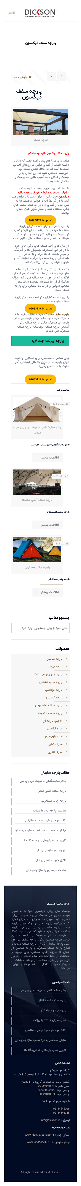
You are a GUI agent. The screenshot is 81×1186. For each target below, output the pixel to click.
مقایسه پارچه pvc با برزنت (49, 811)
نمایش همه (21, 77)
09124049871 (46, 1086)
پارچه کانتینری (53, 697)
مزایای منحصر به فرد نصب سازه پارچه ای (40, 830)
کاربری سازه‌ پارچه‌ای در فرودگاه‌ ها (45, 840)
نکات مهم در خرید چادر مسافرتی (45, 821)
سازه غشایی (55, 744)
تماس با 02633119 (40, 220)
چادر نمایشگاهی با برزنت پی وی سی (51, 444)
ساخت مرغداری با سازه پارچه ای (46, 870)
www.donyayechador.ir (39, 1135)
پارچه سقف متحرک (50, 713)
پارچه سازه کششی (50, 682)
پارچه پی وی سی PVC (47, 674)
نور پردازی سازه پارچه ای (51, 850)
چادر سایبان (62, 1142)
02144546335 (61, 1113)
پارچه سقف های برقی (48, 705)
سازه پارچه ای (53, 736)
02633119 (28, 1082)
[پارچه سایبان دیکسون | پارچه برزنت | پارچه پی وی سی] (40, 12)
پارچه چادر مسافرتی (59, 579)
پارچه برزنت (55, 666)
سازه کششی (54, 728)
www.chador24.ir (38, 1142)
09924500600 (46, 1090)
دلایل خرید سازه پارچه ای (50, 860)
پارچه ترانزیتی (53, 690)
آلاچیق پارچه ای (52, 721)
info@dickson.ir (50, 1120)
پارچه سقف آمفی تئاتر (58, 512)
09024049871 (47, 1094)
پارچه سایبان (54, 659)
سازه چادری (55, 752)
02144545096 (61, 1108)
